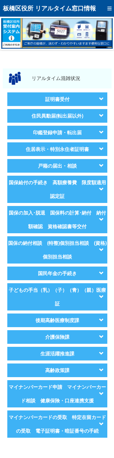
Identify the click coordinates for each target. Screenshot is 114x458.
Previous (10, 33)
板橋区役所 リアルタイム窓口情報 (49, 8)
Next (104, 33)
